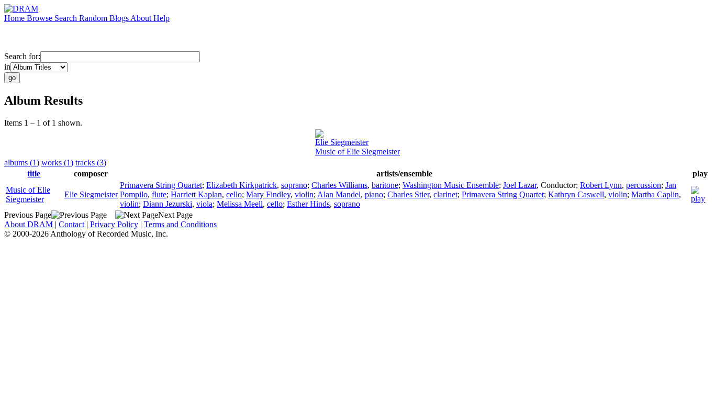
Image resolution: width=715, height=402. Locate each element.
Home (15, 18)
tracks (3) (90, 162)
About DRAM (28, 224)
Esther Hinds (308, 203)
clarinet (445, 194)
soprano (294, 185)
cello (234, 194)
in (7, 66)
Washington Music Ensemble (451, 185)
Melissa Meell (240, 203)
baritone (385, 185)
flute (159, 194)
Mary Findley (268, 194)
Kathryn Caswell (576, 194)
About (141, 18)
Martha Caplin (655, 194)
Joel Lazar (520, 185)
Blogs (119, 18)
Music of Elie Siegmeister (357, 151)
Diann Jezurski (167, 203)
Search (66, 18)
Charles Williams (339, 185)
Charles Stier (408, 194)
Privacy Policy (114, 224)
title (33, 173)
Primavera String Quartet (161, 185)
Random (94, 18)
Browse (40, 18)
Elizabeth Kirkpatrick (241, 185)
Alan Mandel (339, 194)
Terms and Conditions (180, 224)
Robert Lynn (601, 185)
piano (374, 194)
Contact (71, 224)
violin (304, 194)
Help (161, 18)
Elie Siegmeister (341, 142)
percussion (643, 185)
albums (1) (21, 162)
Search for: (22, 56)
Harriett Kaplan (196, 194)
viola (204, 203)
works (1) (57, 162)
